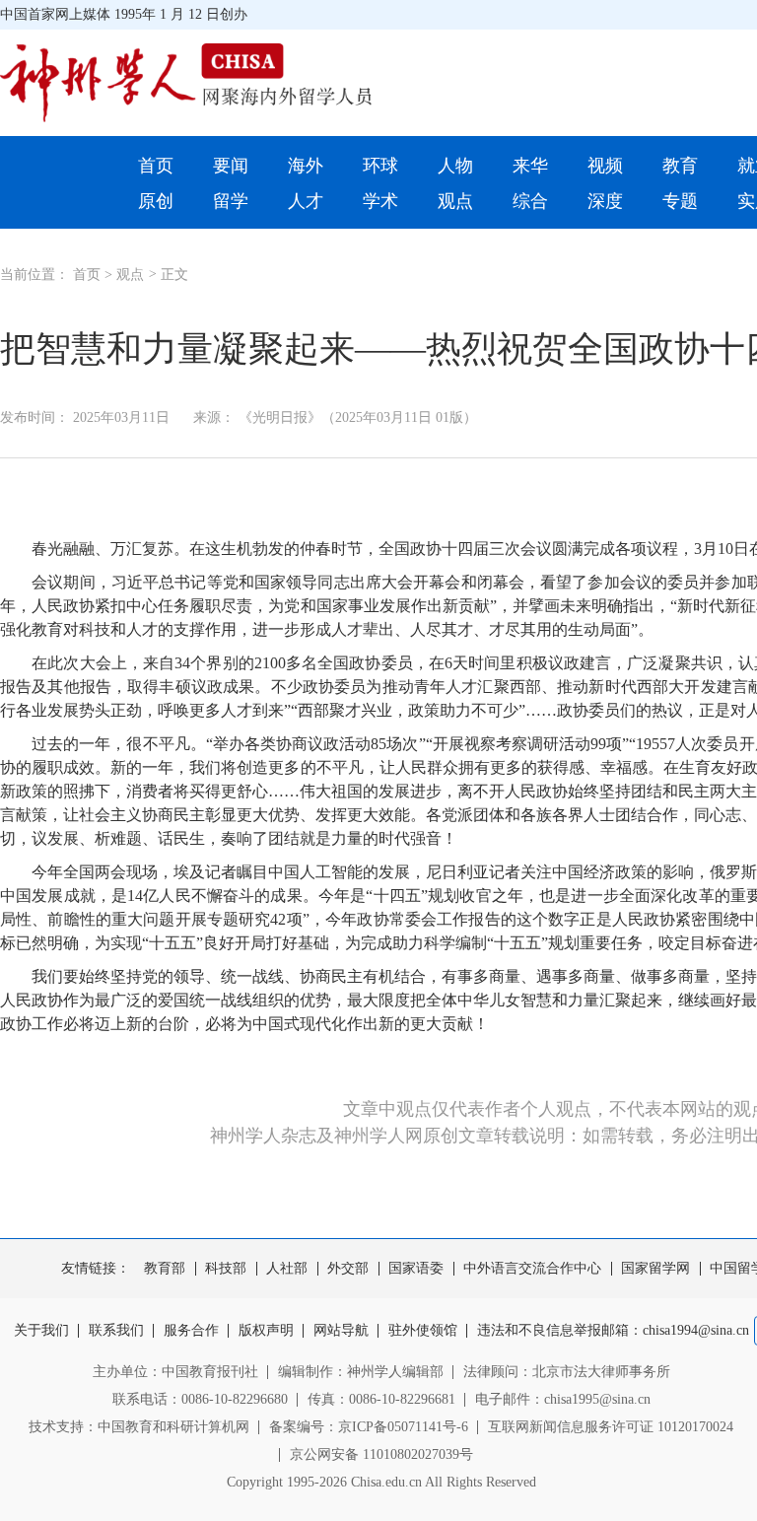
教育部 (164, 1269)
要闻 (230, 165)
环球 (380, 165)
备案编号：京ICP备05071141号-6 (368, 1426)
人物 (455, 165)
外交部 (348, 1269)
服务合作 (191, 1331)
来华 (530, 165)
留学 (230, 201)
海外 (305, 165)
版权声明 (266, 1331)
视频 (605, 165)
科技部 (225, 1269)
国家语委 (416, 1269)
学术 (380, 201)
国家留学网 (655, 1269)
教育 (680, 165)
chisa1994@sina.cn (696, 1331)
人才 (305, 201)
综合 (530, 201)
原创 (155, 201)
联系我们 (116, 1331)
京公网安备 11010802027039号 (381, 1454)
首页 (155, 165)
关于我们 (41, 1331)
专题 (680, 201)
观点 (455, 201)
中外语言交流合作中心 (532, 1269)
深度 (605, 201)
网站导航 (341, 1331)
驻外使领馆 (422, 1331)
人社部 (287, 1269)
